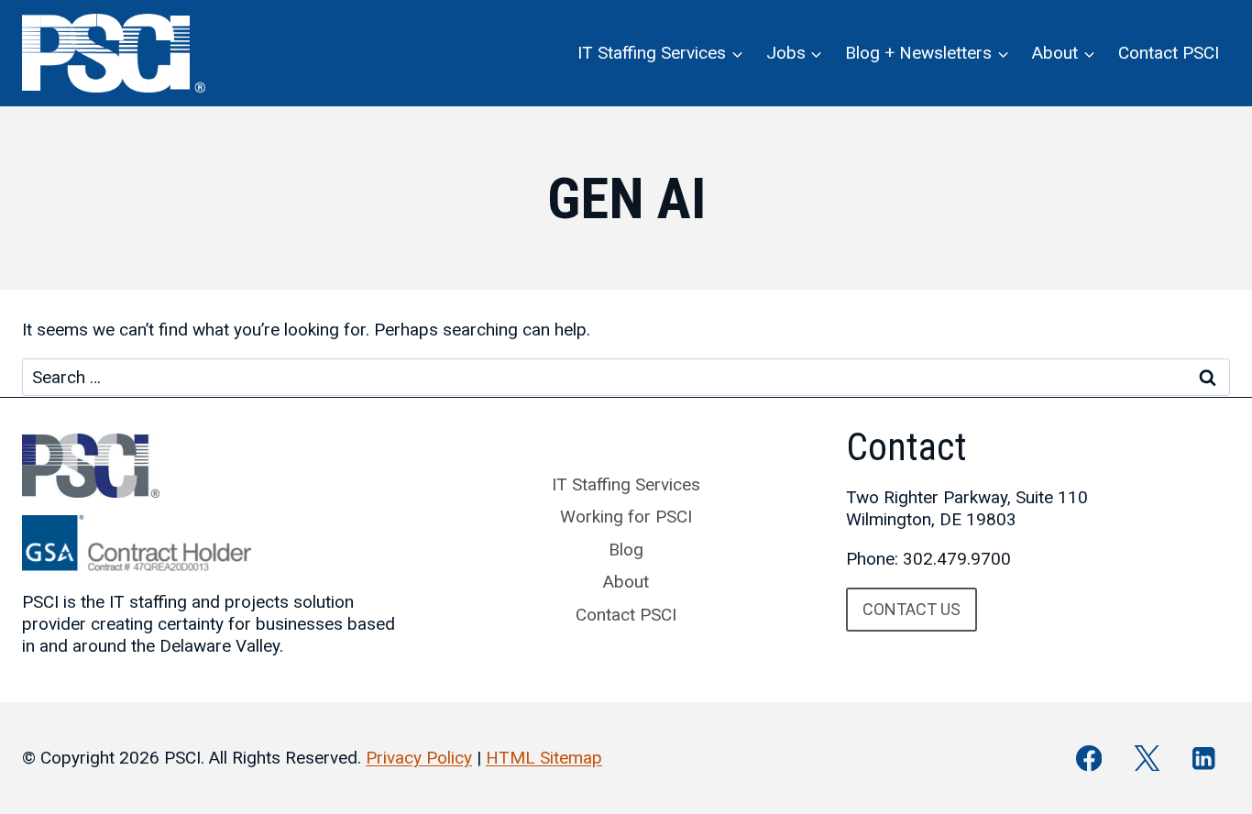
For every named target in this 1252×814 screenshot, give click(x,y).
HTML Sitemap (544, 757)
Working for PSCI (626, 516)
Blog (626, 549)
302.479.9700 (957, 558)
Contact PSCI (1168, 52)
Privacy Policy (419, 757)
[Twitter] (1146, 758)
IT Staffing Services (626, 484)
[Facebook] (1089, 758)
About (626, 581)
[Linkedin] (1204, 758)
